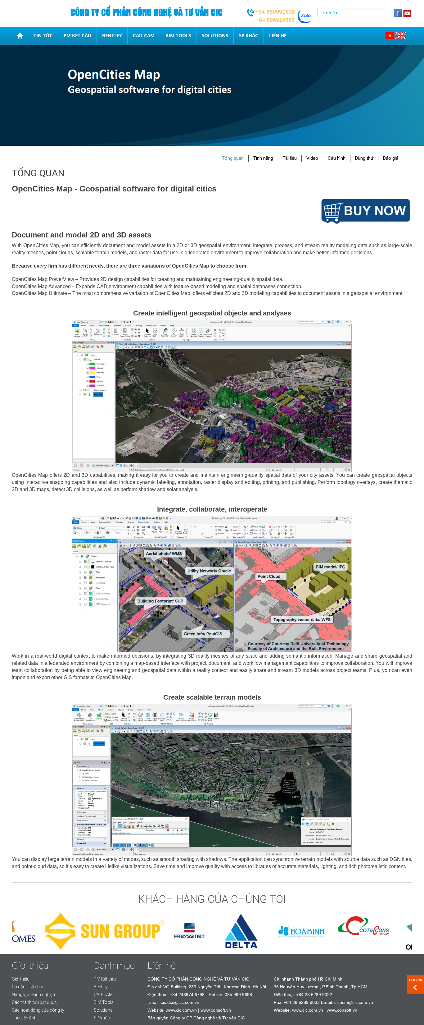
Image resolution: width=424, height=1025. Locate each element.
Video (312, 158)
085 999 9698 (238, 994)
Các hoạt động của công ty (38, 1010)
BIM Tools (178, 35)
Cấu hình (336, 158)
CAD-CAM (144, 35)
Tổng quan (233, 158)
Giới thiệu (20, 979)
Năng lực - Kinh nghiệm (34, 994)
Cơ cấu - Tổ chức (28, 986)
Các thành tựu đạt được (34, 1002)
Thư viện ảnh (24, 1017)
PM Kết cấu (77, 35)
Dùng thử (364, 158)
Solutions (215, 35)
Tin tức (43, 35)
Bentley (112, 35)
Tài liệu (290, 158)
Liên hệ (277, 35)
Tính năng (263, 158)
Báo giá (390, 158)
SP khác (248, 35)
